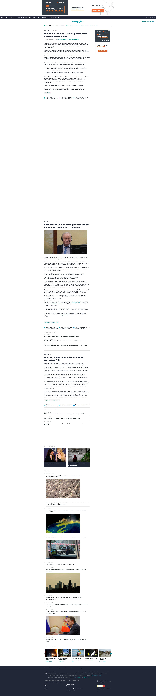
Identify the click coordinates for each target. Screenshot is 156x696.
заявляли (82, 161)
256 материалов (61, 644)
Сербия (53, 322)
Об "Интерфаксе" (13, 17)
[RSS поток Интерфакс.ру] (72, 674)
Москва (78, 25)
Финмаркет (34, 17)
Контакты (46, 651)
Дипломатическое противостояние (62, 642)
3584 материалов (75, 644)
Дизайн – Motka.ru (100, 674)
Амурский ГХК (56, 400)
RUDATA (67, 670)
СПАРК (46, 667)
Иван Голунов (47, 92)
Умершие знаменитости (91, 641)
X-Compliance (47, 668)
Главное (46, 25)
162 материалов (102, 644)
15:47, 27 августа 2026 (52, 221)
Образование (51, 17)
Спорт (67, 25)
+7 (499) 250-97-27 (86, 660)
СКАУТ (46, 670)
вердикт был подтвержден (57, 304)
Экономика (62, 25)
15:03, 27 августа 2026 (53, 108)
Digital (82, 25)
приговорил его (76, 302)
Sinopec (46, 400)
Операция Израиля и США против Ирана (77, 642)
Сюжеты (92, 25)
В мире (56, 25)
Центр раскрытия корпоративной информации (74, 671)
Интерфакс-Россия (27, 17)
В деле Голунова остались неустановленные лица (68, 39)
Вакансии (67, 651)
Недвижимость (44, 17)
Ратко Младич (48, 322)
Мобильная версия (4, 17)
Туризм (39, 17)
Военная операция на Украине (50, 642)
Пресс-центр (61, 651)
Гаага (57, 322)
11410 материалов (48, 644)
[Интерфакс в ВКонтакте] (71, 674)
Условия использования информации (103, 671)
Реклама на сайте (75, 651)
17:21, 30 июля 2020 (53, 30)
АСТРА (46, 672)
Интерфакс (78, 21)
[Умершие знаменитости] (91, 639)
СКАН (67, 668)
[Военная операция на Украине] (51, 639)
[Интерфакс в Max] (74, 674)
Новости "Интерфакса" (70, 667)
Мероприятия (58, 17)
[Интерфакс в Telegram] (69, 674)
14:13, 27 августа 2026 (53, 354)
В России (51, 25)
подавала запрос (65, 315)
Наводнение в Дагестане (102, 642)
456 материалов (88, 643)
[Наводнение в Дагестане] (105, 639)
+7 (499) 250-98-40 (77, 660)
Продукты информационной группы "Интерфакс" (62, 664)
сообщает (59, 148)
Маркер (46, 671)
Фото (97, 25)
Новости (87, 25)
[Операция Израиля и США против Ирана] (78, 640)
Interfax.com (20, 17)
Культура (72, 25)
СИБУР (50, 400)
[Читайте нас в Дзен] (67, 674)
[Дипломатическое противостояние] (64, 639)
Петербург (47, 165)
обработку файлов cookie (96, 658)
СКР (51, 165)
